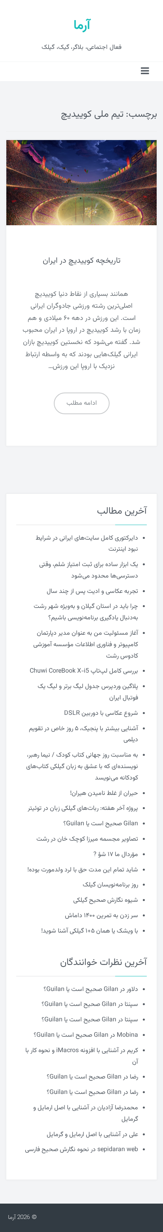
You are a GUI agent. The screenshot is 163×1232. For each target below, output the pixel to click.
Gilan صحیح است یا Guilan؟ (100, 824)
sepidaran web (117, 1150)
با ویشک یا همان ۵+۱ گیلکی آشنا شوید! (89, 931)
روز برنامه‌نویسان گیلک (110, 885)
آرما (82, 26)
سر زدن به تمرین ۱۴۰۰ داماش (101, 916)
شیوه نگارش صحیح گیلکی (105, 900)
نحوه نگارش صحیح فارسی (57, 1150)
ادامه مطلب (81, 403)
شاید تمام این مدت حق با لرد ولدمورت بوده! (82, 870)
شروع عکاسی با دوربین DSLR (101, 713)
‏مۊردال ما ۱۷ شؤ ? (115, 855)
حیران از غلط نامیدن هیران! (104, 793)
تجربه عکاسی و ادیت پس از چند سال (92, 591)
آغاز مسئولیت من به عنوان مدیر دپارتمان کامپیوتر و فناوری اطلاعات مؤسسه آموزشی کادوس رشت (85, 644)
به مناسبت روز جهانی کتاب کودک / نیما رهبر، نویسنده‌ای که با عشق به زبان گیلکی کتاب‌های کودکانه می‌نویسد (82, 766)
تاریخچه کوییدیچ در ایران (82, 260)
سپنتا (131, 1005)
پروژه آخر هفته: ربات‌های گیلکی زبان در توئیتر (83, 808)
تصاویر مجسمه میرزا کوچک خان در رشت (87, 839)
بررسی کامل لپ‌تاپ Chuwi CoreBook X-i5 (84, 671)
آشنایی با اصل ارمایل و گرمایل (84, 1135)
